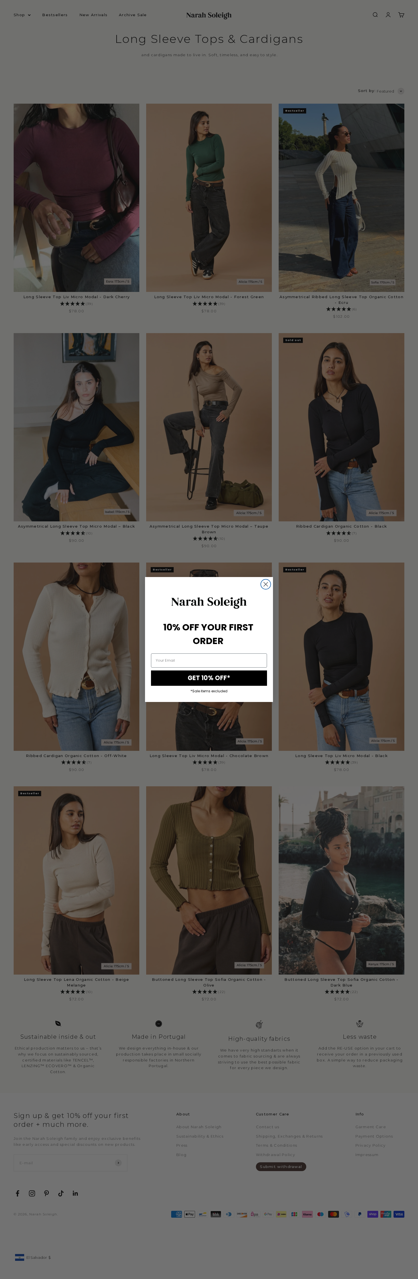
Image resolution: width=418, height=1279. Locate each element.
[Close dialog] (266, 584)
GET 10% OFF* (209, 678)
